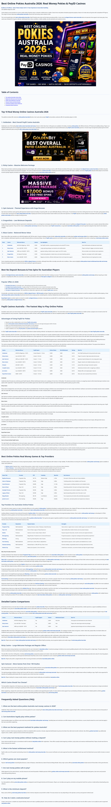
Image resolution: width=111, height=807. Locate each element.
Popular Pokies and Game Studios (13, 102)
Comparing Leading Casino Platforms (14, 103)
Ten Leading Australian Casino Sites (13, 97)
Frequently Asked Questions (12, 105)
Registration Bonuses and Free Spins (14, 99)
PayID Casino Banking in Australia (13, 100)
